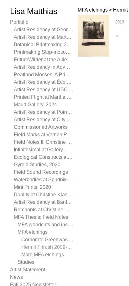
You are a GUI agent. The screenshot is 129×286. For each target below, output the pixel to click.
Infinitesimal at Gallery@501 (43, 149)
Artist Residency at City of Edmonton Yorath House (43, 119)
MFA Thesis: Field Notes (41, 217)
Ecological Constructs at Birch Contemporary (43, 157)
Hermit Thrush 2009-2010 (47, 247)
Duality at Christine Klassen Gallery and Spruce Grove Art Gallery (43, 194)
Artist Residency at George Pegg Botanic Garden (43, 29)
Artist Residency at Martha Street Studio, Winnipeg (43, 37)
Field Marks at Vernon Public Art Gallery (43, 134)
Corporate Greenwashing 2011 (47, 239)
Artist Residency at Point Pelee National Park (43, 112)
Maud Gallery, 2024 (35, 104)
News (16, 277)
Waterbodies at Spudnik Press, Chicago (43, 179)
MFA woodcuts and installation (45, 224)
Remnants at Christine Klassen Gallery (43, 209)
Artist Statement (27, 269)
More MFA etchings (42, 254)
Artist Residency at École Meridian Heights (43, 82)
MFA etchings (33, 232)
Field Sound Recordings (41, 172)
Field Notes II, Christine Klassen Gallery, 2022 (43, 142)
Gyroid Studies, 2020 (37, 164)
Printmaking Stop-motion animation (43, 52)
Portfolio (19, 22)
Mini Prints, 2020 (32, 187)
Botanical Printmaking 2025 (43, 44)
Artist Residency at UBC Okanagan (43, 89)
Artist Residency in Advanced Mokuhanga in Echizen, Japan (43, 67)
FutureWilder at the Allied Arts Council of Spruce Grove (43, 59)
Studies (26, 262)
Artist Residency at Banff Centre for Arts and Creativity (43, 202)
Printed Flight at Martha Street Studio (43, 97)
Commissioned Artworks (41, 127)
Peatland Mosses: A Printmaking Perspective (43, 74)
